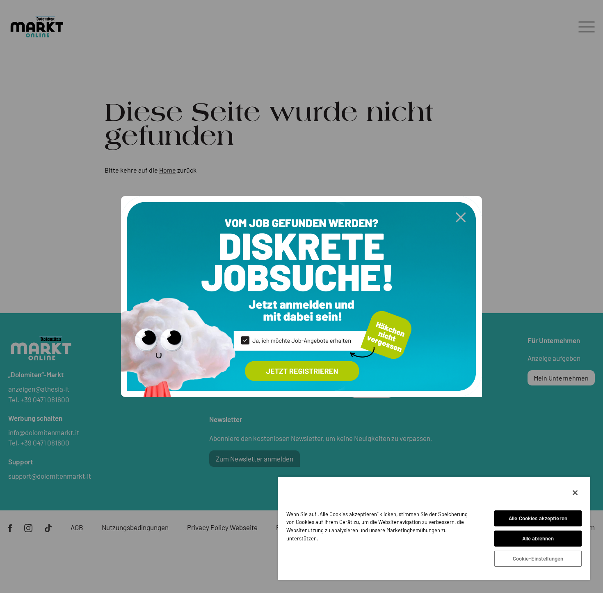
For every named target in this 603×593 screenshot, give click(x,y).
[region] (434, 528)
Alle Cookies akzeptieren (538, 518)
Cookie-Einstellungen (538, 558)
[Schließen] (575, 493)
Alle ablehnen (538, 538)
